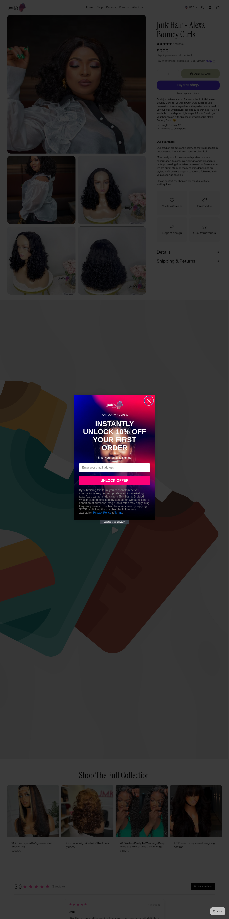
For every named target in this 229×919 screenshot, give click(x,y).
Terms (118, 512)
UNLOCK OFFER (114, 480)
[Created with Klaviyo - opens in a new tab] (114, 522)
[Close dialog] (148, 400)
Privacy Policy (102, 512)
